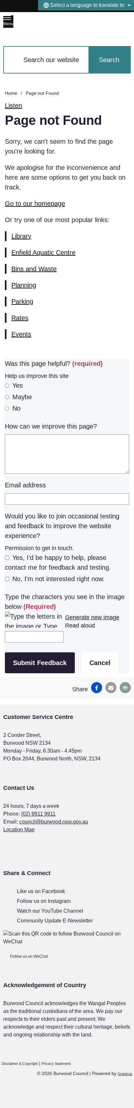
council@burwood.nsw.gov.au (53, 821)
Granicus (125, 1074)
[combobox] (86, 5)
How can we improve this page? (51, 426)
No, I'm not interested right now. (58, 578)
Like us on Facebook (41, 891)
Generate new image (92, 617)
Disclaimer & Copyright (20, 1064)
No (16, 408)
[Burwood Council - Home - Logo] (54, 25)
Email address (25, 485)
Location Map (18, 829)
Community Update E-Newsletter (55, 920)
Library (21, 236)
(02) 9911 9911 (38, 814)
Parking (22, 301)
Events (21, 334)
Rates (19, 317)
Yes (17, 385)
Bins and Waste (34, 268)
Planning (23, 285)
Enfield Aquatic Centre (43, 252)
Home (11, 93)
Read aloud (80, 625)
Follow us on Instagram (44, 901)
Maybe (22, 396)
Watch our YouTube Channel (50, 911)
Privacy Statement (56, 1064)
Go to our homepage (35, 203)
